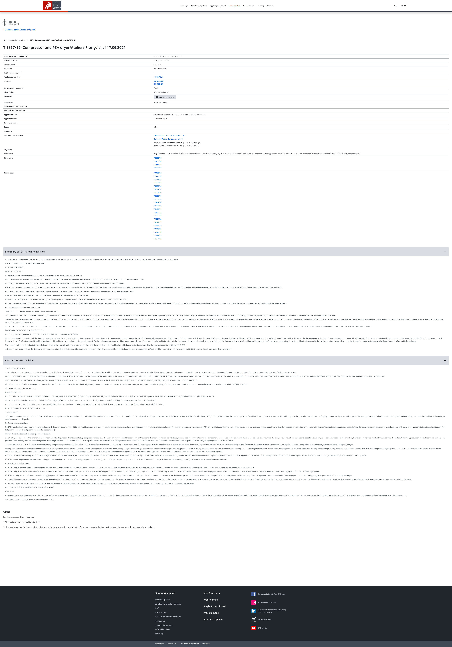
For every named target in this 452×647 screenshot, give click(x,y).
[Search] (395, 6)
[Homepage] (4, 40)
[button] (226, 251)
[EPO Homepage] (52, 6)
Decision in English (166, 97)
